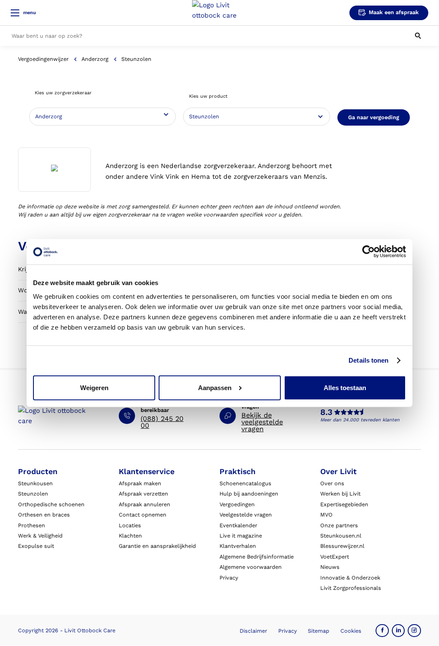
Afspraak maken (140, 483)
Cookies (350, 631)
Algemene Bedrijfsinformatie (257, 556)
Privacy (229, 577)
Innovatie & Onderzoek (350, 577)
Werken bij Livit (340, 493)
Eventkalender (238, 525)
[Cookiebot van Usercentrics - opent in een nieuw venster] (368, 251)
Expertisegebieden (344, 504)
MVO (326, 514)
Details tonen (368, 360)
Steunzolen (33, 493)
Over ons (332, 483)
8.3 (326, 412)
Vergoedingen (237, 504)
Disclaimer (253, 631)
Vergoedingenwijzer (43, 59)
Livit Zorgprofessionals (350, 588)
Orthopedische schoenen (51, 504)
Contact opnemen (142, 514)
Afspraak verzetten (143, 493)
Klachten (130, 535)
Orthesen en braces (44, 514)
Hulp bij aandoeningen (249, 493)
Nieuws (330, 567)
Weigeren (94, 387)
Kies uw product (208, 96)
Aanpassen (215, 387)
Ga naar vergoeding (373, 117)
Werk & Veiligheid (40, 535)
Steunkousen (35, 483)
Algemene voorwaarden (251, 567)
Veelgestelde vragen (246, 514)
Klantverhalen (238, 546)
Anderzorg (94, 59)
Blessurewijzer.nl (342, 546)
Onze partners (339, 525)
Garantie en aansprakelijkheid (157, 546)
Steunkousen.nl (340, 535)
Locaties (130, 525)
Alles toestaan (345, 387)
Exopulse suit (36, 546)
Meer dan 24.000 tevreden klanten (360, 420)
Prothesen (31, 525)
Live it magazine (241, 535)
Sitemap (318, 631)
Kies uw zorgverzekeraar (63, 93)
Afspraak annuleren (144, 504)
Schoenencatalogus (245, 483)
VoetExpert (334, 556)
